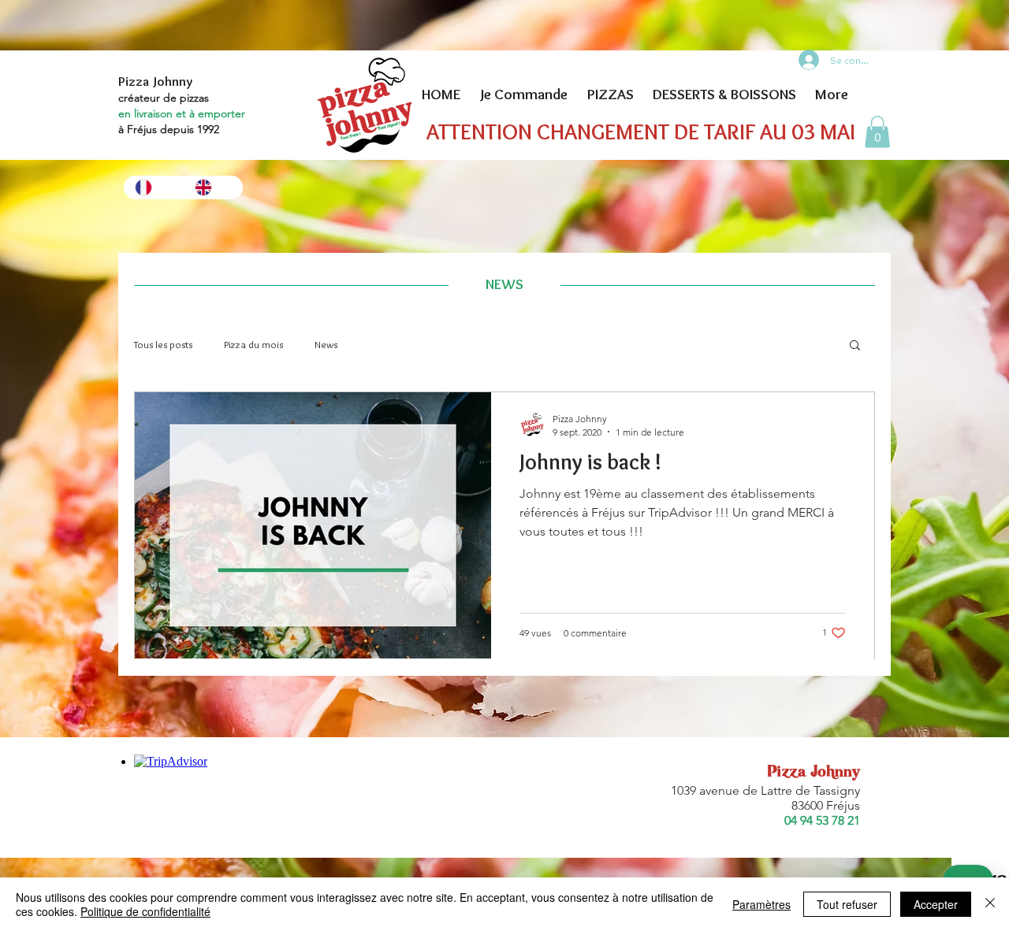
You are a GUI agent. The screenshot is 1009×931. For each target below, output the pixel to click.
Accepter (936, 904)
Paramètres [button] (761, 904)
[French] (153, 187)
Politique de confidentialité (145, 911)
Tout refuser (847, 904)
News (326, 344)
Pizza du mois (253, 344)
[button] (877, 132)
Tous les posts (163, 344)
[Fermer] (990, 904)
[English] (213, 187)
